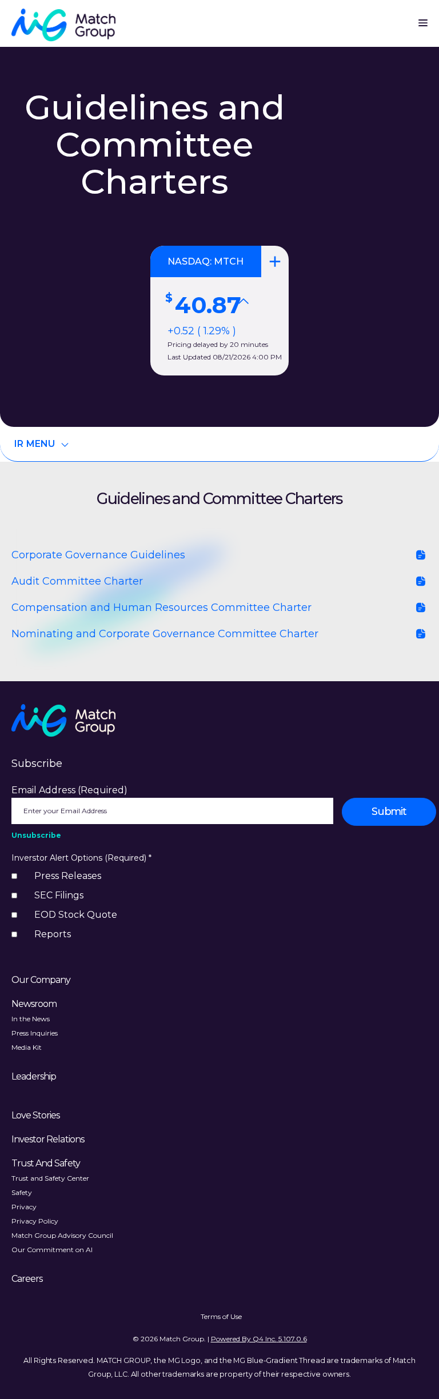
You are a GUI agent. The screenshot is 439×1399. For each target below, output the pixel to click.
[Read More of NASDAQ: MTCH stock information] (219, 310)
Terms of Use (221, 1316)
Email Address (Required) (69, 790)
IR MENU (34, 443)
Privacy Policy (34, 1221)
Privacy (24, 1206)
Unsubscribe (36, 835)
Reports (52, 934)
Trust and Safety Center (50, 1178)
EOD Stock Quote (75, 914)
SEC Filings (58, 895)
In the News (30, 1018)
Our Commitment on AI (52, 1249)
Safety (21, 1192)
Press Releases (67, 875)
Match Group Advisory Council (62, 1235)
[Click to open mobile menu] (423, 20)
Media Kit (26, 1047)
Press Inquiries (34, 1033)
